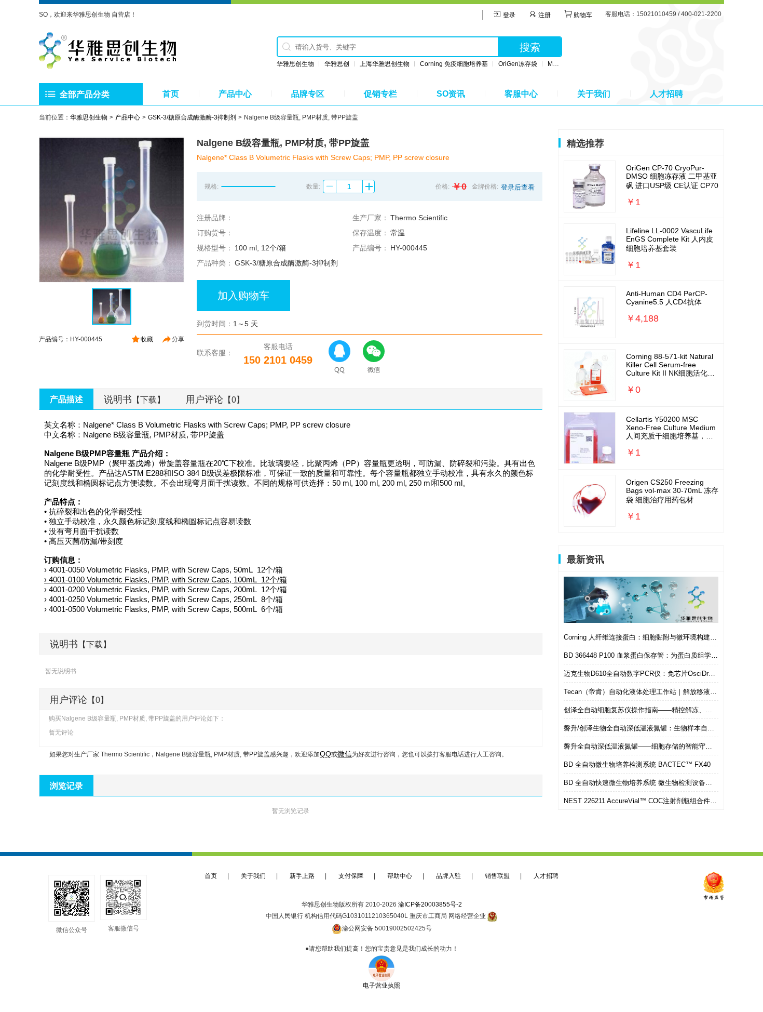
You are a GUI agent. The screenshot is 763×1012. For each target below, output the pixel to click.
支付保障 (350, 876)
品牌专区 (307, 93)
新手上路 (302, 876)
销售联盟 (497, 876)
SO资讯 (451, 93)
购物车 (582, 15)
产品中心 (235, 93)
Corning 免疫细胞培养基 (454, 64)
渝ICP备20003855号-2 (430, 904)
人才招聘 (666, 93)
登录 (508, 15)
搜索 (530, 47)
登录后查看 (518, 187)
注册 (544, 15)
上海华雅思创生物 (385, 64)
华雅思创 (336, 64)
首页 (170, 93)
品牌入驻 (448, 876)
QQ (325, 754)
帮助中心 (399, 876)
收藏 (147, 339)
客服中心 (521, 93)
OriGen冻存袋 (517, 64)
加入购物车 (243, 295)
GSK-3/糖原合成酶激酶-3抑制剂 (192, 117)
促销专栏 (380, 93)
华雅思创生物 (295, 64)
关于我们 (593, 93)
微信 (344, 754)
